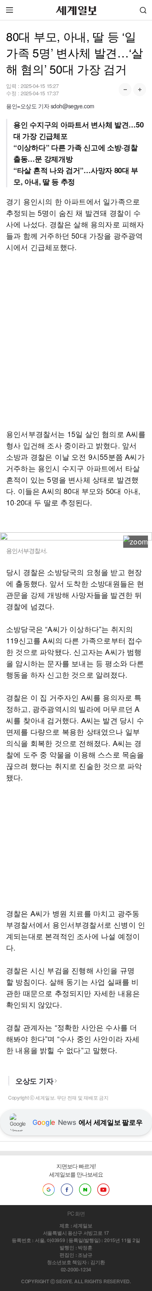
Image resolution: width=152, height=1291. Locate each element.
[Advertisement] (76, 340)
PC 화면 (76, 1213)
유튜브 (103, 1189)
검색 (143, 10)
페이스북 (67, 1189)
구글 (49, 1189)
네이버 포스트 (85, 1189)
